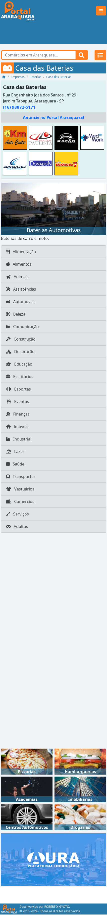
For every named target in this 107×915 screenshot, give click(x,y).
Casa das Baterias (25, 87)
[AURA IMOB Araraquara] (53, 859)
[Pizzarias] (27, 761)
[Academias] (27, 789)
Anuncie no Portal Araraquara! (53, 117)
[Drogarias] (80, 817)
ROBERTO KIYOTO (56, 907)
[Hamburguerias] (80, 761)
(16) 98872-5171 (19, 107)
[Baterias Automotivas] (53, 208)
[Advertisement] (53, 32)
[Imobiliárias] (80, 789)
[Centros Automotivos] (27, 817)
